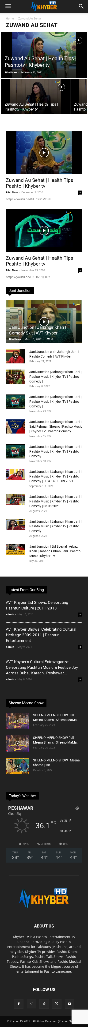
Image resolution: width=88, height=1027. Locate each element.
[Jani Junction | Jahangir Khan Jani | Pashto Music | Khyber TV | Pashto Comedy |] (15, 377)
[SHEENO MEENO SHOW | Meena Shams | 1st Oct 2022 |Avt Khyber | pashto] (17, 766)
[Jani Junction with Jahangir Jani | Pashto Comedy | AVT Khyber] (15, 356)
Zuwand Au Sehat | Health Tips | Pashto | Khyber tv (41, 183)
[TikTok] (44, 1004)
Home (10, 18)
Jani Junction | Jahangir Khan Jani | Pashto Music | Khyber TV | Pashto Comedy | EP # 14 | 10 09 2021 (55, 476)
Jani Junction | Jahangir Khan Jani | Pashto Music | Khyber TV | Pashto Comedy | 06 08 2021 (55, 501)
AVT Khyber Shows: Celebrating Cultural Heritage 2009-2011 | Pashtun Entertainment (41, 635)
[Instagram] (31, 1003)
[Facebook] (18, 1004)
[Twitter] (56, 1004)
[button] (7, 6)
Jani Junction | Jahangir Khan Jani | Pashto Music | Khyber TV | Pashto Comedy (55, 451)
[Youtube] (69, 1004)
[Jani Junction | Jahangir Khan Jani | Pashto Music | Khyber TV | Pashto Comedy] (15, 451)
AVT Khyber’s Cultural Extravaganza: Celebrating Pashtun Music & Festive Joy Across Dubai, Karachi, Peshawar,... (42, 667)
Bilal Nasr (11, 72)
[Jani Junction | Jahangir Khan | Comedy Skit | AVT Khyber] (44, 321)
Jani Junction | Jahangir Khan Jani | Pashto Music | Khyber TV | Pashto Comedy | (55, 376)
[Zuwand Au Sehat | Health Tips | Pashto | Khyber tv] (44, 152)
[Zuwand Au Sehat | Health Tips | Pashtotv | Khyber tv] (44, 56)
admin (10, 614)
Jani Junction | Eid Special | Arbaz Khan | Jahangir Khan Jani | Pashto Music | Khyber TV (54, 551)
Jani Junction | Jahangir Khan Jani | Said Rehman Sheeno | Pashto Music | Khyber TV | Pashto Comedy (55, 426)
